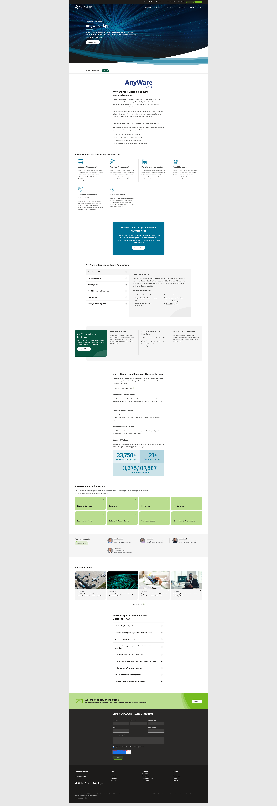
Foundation (173, 2)
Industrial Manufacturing (119, 521)
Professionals (151, 2)
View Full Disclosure (79, 798)
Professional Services (85, 521)
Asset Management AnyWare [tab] (98, 291)
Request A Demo (138, 248)
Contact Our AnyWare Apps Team (122, 388)
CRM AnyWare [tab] (93, 297)
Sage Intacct (90, 177)
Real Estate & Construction (184, 521)
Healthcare (145, 506)
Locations (158, 2)
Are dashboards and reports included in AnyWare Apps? (135, 661)
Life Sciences (178, 506)
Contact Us (198, 2)
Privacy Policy (145, 776)
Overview (88, 70)
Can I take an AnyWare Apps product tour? (130, 681)
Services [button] (158, 7)
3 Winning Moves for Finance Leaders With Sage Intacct (185, 595)
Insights (175, 778)
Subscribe (190, 2)
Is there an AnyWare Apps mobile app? (129, 668)
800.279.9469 (82, 777)
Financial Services (84, 506)
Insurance (113, 506)
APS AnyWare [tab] (93, 284)
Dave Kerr (150, 539)
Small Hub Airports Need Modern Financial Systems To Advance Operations (90, 595)
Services (175, 774)
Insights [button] (181, 7)
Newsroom (166, 2)
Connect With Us (81, 543)
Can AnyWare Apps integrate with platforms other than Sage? (133, 647)
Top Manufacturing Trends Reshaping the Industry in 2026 (122, 595)
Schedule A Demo (92, 42)
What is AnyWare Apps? (124, 626)
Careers (191, 7)
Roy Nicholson (118, 539)
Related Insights (95, 70)
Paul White (117, 549)
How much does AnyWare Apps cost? (128, 675)
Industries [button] (147, 7)
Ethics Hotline (145, 780)
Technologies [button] (169, 7)
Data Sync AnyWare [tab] (95, 272)
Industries (175, 771)
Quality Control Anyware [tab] (97, 304)
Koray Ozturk (183, 539)
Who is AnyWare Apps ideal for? (126, 639)
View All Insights (137, 604)
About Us (143, 2)
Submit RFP (145, 774)
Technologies (98, 21)
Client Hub (113, 780)
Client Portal (181, 2)
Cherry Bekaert (89, 21)
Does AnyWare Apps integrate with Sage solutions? (134, 632)
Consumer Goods (148, 521)
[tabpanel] (160, 293)
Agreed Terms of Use (147, 778)
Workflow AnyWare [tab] (95, 278)
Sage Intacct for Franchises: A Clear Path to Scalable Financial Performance (154, 595)
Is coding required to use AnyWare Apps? (130, 655)
